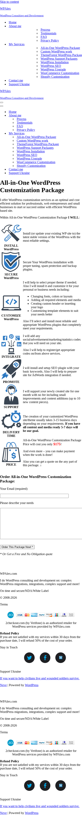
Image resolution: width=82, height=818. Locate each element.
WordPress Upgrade (53, 69)
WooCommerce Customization (60, 73)
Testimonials (48, 33)
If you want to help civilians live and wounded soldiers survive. (39, 678)
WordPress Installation (55, 62)
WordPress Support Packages (59, 58)
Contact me (16, 80)
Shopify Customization (55, 76)
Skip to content (9, 1)
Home (13, 22)
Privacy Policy (50, 40)
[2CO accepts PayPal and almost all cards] (41, 619)
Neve (3, 685)
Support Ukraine (19, 84)
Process (45, 29)
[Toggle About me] (69, 115)
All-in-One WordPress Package (60, 48)
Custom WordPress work (56, 51)
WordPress (31, 685)
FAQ (44, 37)
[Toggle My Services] (69, 133)
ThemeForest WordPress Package (38, 144)
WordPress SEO (51, 66)
